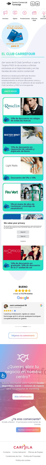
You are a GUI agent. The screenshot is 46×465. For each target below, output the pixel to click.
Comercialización (19, 452)
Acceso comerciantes (28, 429)
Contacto (6, 452)
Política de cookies (23, 460)
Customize (23, 241)
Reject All (23, 236)
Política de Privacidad (32, 456)
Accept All (23, 232)
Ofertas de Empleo (35, 452)
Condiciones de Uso (14, 456)
